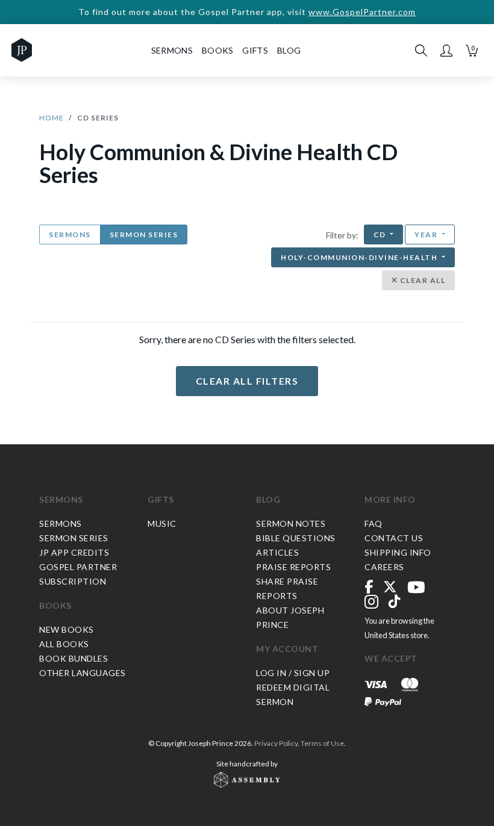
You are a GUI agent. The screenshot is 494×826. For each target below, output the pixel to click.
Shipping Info (397, 552)
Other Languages (82, 673)
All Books (64, 644)
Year (427, 234)
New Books (66, 629)
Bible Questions (296, 538)
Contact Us (393, 538)
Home (51, 117)
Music (162, 523)
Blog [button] (289, 50)
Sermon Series (144, 234)
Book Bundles (73, 658)
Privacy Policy (276, 743)
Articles (277, 552)
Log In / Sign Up (293, 673)
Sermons (70, 234)
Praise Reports (293, 567)
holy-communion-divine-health (360, 257)
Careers (384, 567)
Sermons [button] (172, 50)
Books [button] (218, 50)
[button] (446, 51)
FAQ (373, 523)
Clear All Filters (247, 381)
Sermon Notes (290, 523)
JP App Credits (74, 552)
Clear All (421, 280)
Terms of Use (322, 743)
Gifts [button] (255, 50)
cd (381, 234)
